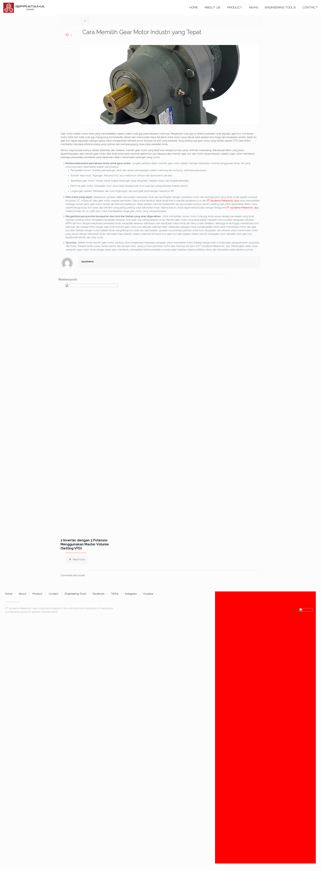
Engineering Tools (75, 593)
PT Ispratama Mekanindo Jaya (223, 200)
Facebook (99, 593)
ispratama (87, 261)
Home (8, 593)
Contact (53, 593)
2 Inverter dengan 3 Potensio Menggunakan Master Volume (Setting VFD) (85, 544)
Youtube (148, 593)
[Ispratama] (24, 7)
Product (37, 593)
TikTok (115, 593)
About (22, 593)
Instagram (131, 593)
